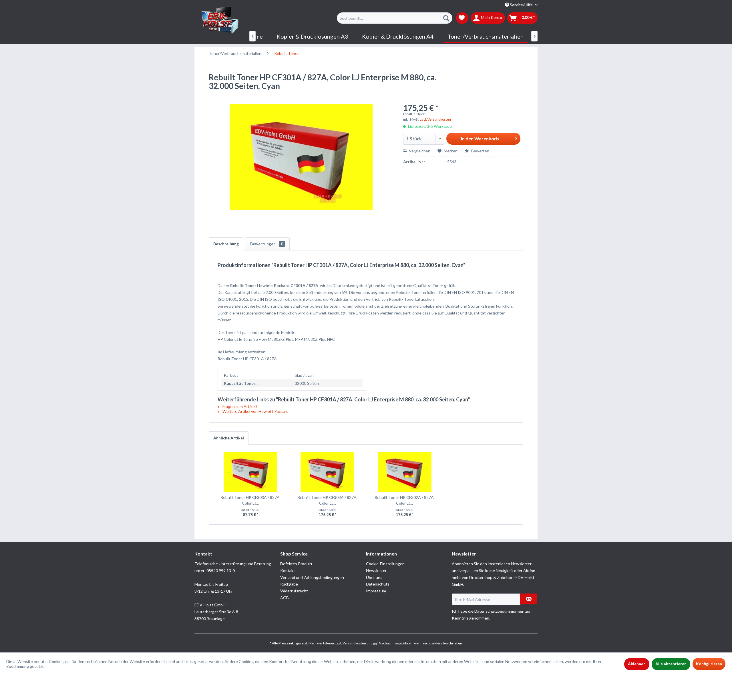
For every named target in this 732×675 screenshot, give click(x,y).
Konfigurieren (709, 663)
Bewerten (479, 150)
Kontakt (287, 570)
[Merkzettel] (462, 18)
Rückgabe (289, 584)
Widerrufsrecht (294, 590)
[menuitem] (394, 18)
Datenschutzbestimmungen (499, 611)
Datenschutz (377, 584)
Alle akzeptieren (671, 663)
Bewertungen (266, 243)
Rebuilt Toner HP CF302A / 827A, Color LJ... (405, 500)
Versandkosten (354, 643)
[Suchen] (446, 18)
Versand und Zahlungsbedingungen (312, 577)
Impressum (376, 590)
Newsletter (376, 570)
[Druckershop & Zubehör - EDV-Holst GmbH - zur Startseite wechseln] (220, 20)
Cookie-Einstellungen (385, 563)
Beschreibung (226, 243)
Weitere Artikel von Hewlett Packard (255, 411)
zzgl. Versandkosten (435, 119)
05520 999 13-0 (220, 570)
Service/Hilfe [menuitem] (521, 4)
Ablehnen (637, 663)
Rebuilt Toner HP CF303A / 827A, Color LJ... (327, 500)
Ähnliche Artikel (228, 437)
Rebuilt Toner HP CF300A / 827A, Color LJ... (250, 500)
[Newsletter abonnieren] (528, 599)
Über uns (374, 577)
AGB (284, 597)
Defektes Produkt (296, 563)
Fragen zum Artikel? (239, 406)
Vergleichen (419, 150)
